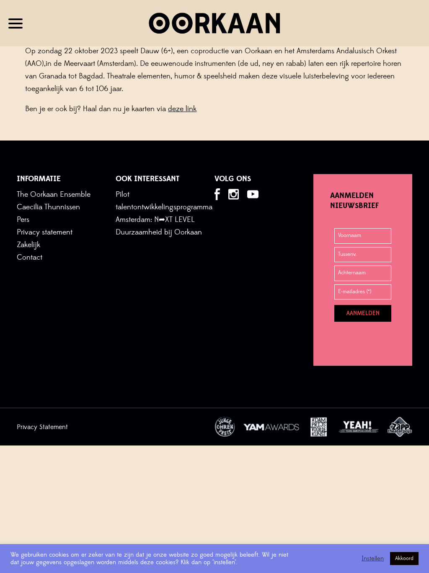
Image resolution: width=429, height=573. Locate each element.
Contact (29, 257)
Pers (23, 219)
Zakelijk (28, 245)
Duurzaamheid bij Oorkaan (159, 232)
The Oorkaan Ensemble (53, 194)
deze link (182, 109)
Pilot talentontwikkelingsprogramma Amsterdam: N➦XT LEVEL (164, 207)
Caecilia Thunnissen (48, 207)
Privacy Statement (42, 427)
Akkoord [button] (404, 558)
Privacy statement (44, 232)
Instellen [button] (373, 559)
